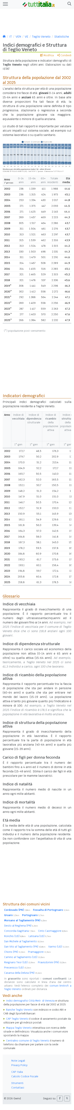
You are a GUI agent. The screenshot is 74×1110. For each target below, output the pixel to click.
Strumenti (17, 1083)
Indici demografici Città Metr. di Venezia (30, 1000)
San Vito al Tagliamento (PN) (24, 946)
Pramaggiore (39, 951)
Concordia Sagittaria (19, 931)
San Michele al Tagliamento (24, 941)
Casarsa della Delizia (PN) (23, 972)
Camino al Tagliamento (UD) (24, 957)
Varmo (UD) (58, 946)
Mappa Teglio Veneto (19, 1027)
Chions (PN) (14, 951)
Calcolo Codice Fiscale (24, 1076)
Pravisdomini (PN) (52, 962)
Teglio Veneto (41, 37)
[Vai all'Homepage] (38, 3)
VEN (18, 37)
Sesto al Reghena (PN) (21, 925)
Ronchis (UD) (15, 936)
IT (10, 37)
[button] (68, 4)
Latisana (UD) (40, 936)
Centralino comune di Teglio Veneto (27, 1040)
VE (26, 37)
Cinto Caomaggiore (53, 931)
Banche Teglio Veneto (19, 1009)
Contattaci (17, 1087)
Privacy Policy (19, 1065)
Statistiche (61, 37)
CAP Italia (17, 1071)
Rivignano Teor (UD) (19, 962)
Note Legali (18, 1060)
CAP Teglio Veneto (17, 1018)
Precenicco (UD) (17, 967)
